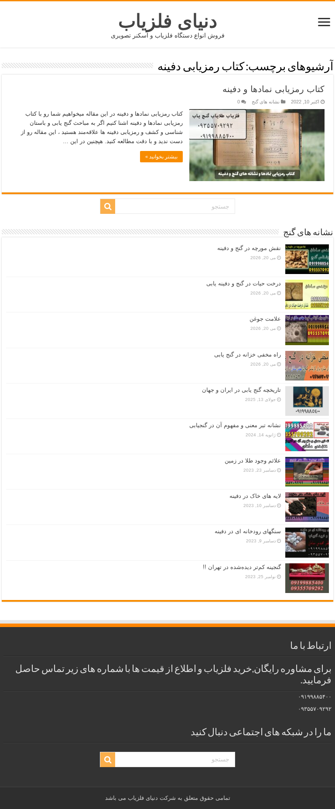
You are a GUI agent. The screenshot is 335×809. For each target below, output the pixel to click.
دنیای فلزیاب (167, 20)
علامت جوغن (265, 318)
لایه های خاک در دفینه (255, 496)
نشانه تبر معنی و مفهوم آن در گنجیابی (235, 425)
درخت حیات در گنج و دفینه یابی (243, 283)
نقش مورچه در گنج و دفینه (249, 248)
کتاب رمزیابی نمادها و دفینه (273, 89)
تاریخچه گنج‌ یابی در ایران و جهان (241, 390)
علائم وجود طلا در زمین (253, 460)
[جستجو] (107, 206)
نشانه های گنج (266, 101)
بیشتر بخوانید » (161, 157)
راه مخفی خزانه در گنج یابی (247, 354)
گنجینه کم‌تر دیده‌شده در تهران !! (242, 567)
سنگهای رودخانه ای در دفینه (248, 531)
